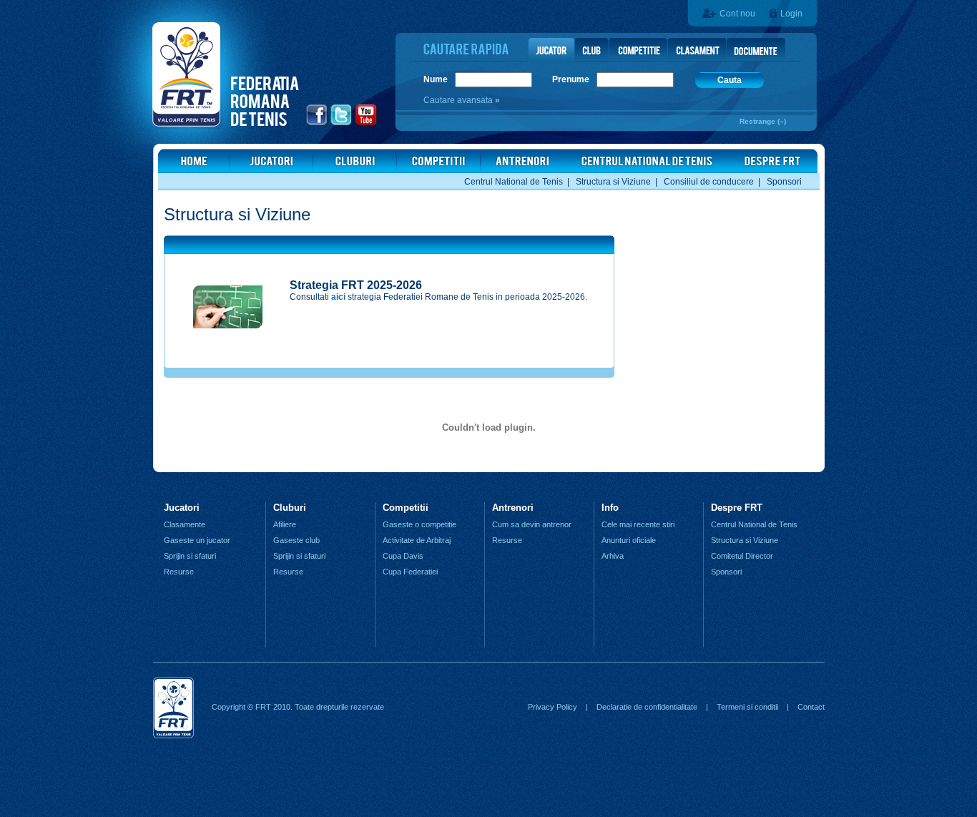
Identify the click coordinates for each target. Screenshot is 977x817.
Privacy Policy (552, 707)
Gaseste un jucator (197, 540)
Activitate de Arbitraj (417, 540)
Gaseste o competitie (419, 524)
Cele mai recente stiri (638, 524)
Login (791, 14)
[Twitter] (341, 124)
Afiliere (284, 524)
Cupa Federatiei (410, 571)
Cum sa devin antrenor (531, 524)
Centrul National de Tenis (513, 182)
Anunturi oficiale (629, 540)
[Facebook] (317, 124)
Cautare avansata (459, 100)
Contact (811, 707)
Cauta (729, 80)
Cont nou (737, 14)
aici (338, 297)
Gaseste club (296, 540)
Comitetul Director (742, 556)
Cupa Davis (403, 556)
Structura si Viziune (613, 182)
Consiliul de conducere (709, 182)
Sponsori (784, 182)
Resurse (179, 571)
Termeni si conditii (747, 707)
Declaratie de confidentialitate (646, 707)
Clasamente (184, 524)
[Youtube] (366, 124)
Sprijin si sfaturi (190, 556)
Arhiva (613, 556)
